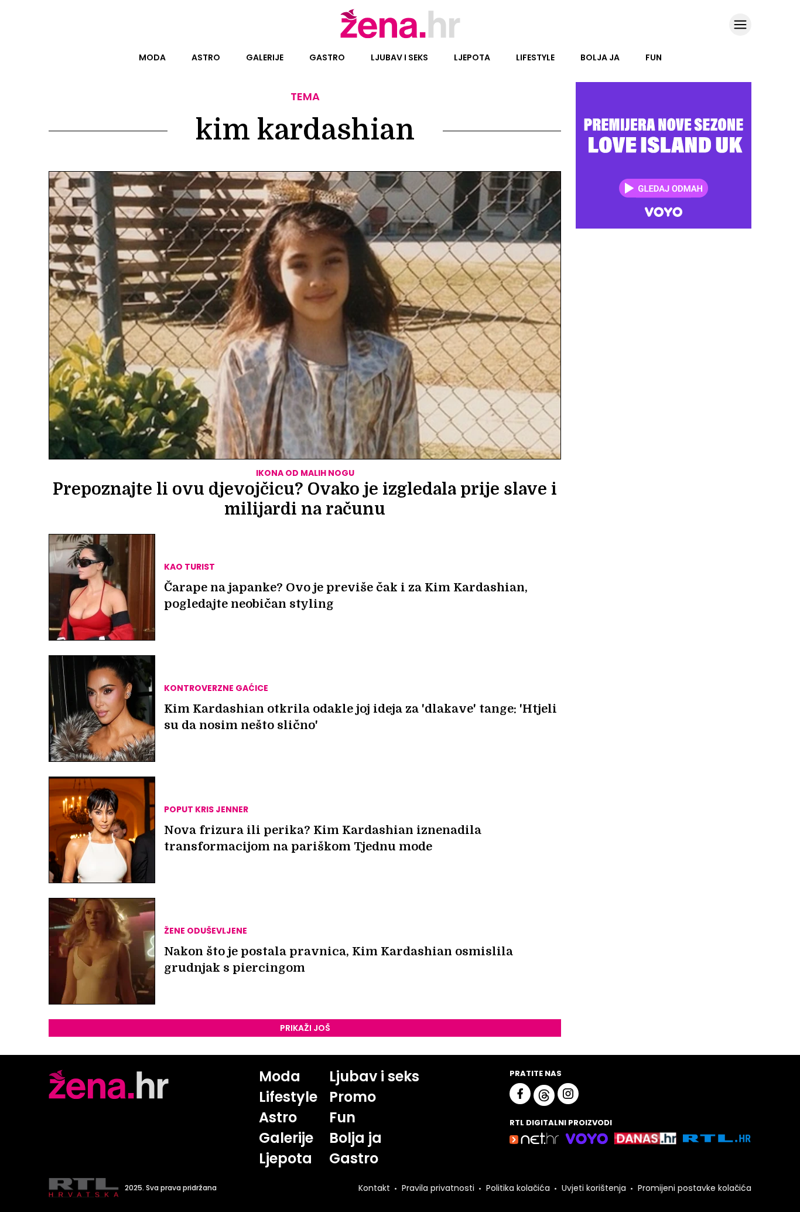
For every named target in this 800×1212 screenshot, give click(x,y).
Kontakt (374, 1188)
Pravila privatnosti (438, 1188)
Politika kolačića (518, 1188)
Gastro (327, 57)
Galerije (264, 57)
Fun (653, 57)
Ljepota (472, 57)
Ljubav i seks (399, 57)
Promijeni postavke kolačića (694, 1188)
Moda (152, 57)
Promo (352, 1097)
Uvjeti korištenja (594, 1188)
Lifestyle (535, 57)
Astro (206, 57)
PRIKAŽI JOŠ (305, 1028)
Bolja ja (600, 57)
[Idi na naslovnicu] (400, 37)
